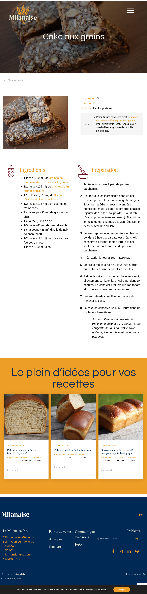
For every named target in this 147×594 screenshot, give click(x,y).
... (5, 80)
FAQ (78, 544)
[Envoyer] (137, 538)
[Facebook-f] (113, 551)
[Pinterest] (137, 551)
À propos (55, 539)
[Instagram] (121, 551)
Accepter (122, 589)
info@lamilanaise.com (17, 554)
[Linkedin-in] (129, 551)
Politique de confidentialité (13, 574)
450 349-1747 (11, 559)
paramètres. (103, 589)
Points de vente (60, 531)
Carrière (55, 546)
